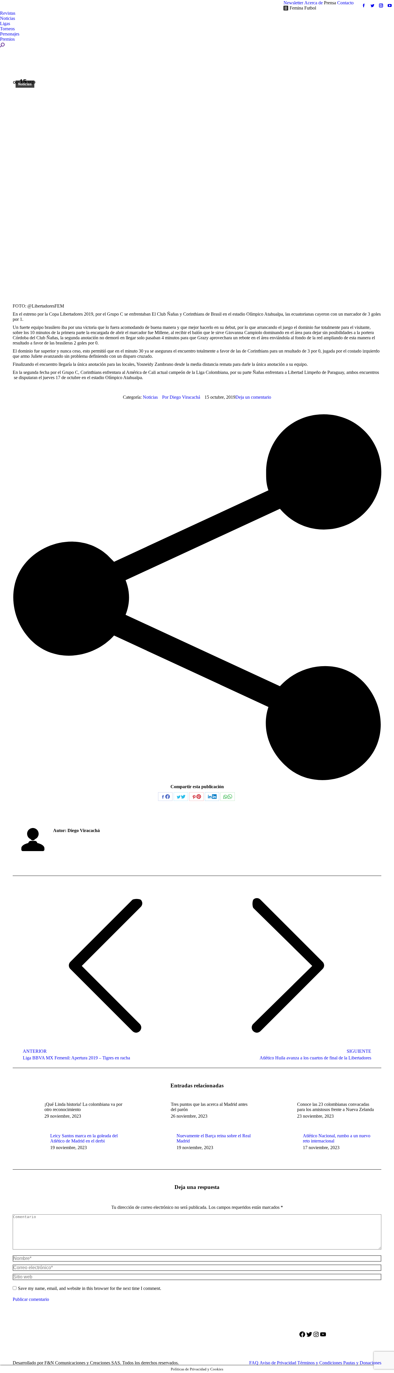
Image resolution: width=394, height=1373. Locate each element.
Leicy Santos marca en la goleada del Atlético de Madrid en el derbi (84, 1138)
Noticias (25, 84)
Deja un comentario (253, 397)
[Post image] (28, 1146)
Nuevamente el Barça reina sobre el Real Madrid (214, 1138)
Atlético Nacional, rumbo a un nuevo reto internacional (336, 1138)
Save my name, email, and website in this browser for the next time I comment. (89, 1288)
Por (181, 397)
